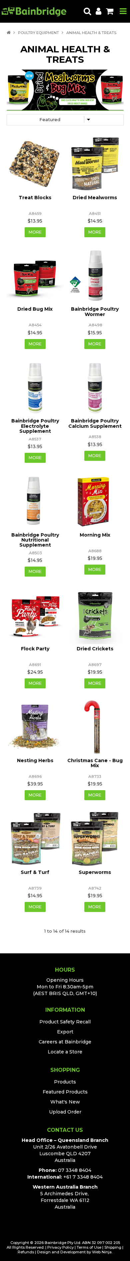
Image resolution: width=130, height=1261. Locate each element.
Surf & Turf (35, 872)
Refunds (26, 1252)
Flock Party (35, 649)
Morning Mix (95, 535)
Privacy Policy (60, 1247)
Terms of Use (89, 1247)
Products (65, 1082)
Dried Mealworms (95, 198)
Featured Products (65, 1092)
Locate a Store (65, 1052)
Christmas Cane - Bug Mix (95, 762)
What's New (65, 1102)
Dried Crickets (95, 649)
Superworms (95, 872)
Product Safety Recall (65, 1022)
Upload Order (65, 1112)
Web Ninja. (102, 1252)
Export (65, 1032)
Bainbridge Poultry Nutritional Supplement (35, 540)
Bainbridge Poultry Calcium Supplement (95, 423)
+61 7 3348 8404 (83, 1177)
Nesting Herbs (35, 760)
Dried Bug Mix (35, 309)
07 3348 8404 (74, 1170)
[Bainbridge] (34, 11)
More (35, 232)
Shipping (112, 1247)
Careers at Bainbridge (65, 1042)
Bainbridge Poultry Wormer (95, 311)
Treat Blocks (35, 198)
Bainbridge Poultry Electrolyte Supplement (35, 426)
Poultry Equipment (38, 32)
